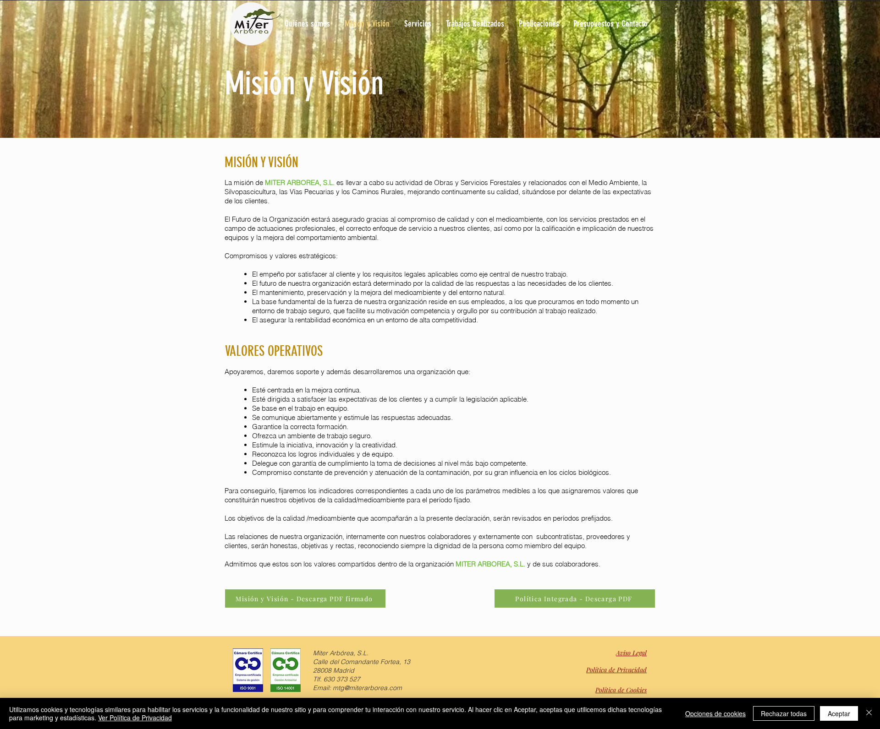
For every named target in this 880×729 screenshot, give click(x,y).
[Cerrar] (869, 713)
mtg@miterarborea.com (367, 688)
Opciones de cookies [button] (715, 713)
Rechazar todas (784, 713)
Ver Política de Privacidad (135, 717)
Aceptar (839, 713)
